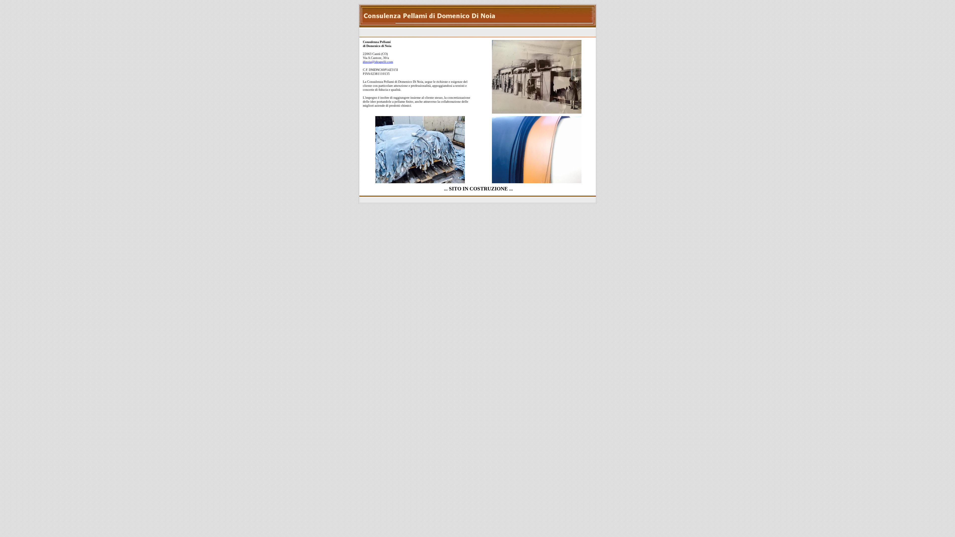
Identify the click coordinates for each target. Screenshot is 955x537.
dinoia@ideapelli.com (378, 62)
